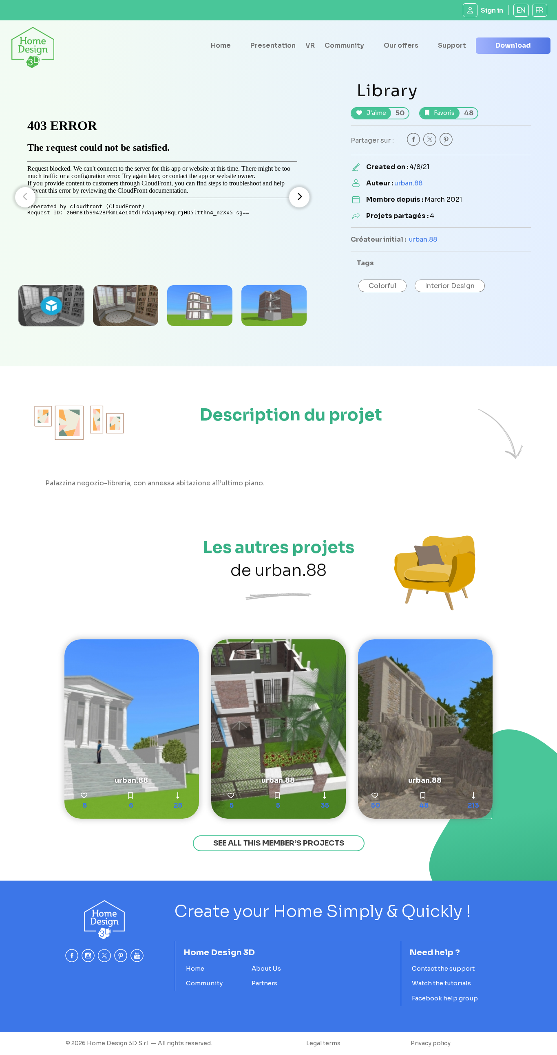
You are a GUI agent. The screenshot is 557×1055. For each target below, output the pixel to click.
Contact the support (443, 968)
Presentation (273, 45)
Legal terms (323, 1043)
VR (310, 45)
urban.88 (408, 183)
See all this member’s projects (278, 843)
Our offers (401, 45)
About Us (266, 968)
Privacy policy (431, 1043)
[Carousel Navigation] (162, 197)
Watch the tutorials (441, 983)
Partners (264, 983)
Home (221, 45)
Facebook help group (445, 998)
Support (452, 45)
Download (513, 45)
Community (344, 45)
